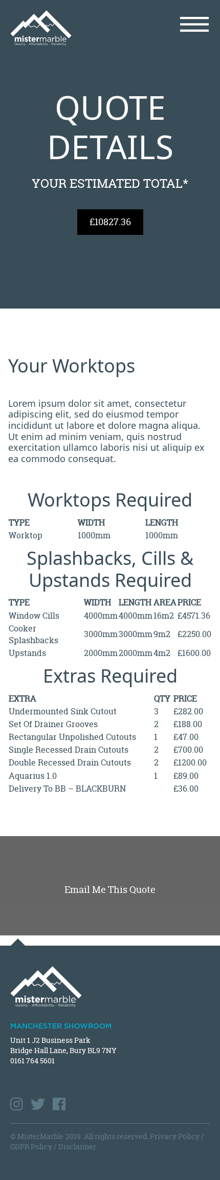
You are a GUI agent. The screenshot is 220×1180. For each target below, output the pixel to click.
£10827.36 (110, 221)
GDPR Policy (31, 1146)
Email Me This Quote (110, 889)
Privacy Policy (175, 1136)
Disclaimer (77, 1146)
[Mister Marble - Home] (56, 28)
